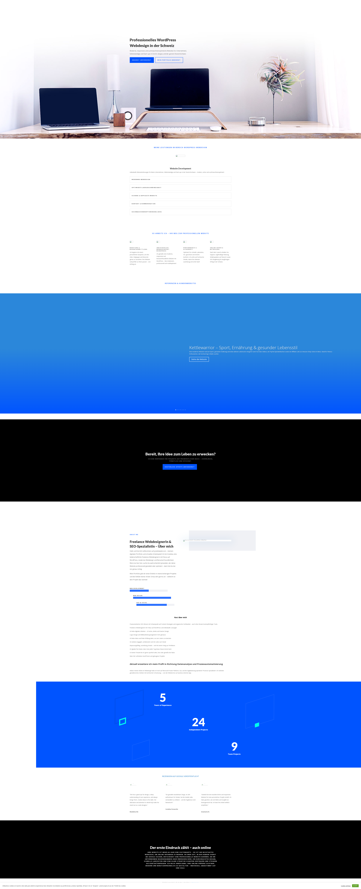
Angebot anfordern (141, 60)
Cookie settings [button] (346, 886)
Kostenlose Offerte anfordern (179, 467)
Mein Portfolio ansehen (168, 60)
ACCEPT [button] (355, 886)
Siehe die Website (199, 359)
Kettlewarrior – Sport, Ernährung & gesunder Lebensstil (243, 347)
